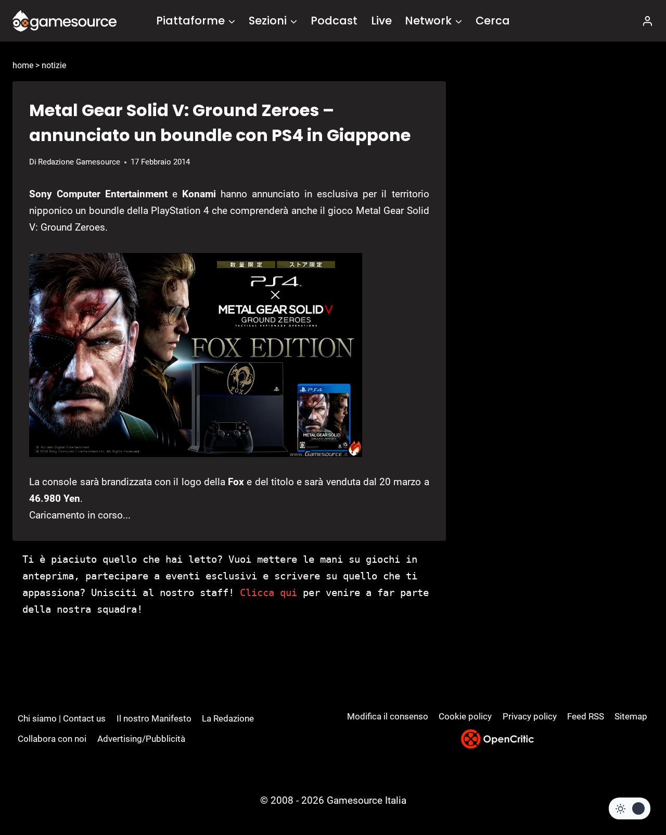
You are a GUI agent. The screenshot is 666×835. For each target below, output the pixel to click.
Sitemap (630, 716)
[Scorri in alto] (630, 788)
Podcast (334, 20)
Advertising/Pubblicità (141, 738)
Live (381, 20)
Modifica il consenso (387, 716)
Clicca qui (268, 592)
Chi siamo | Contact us (62, 718)
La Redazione (228, 718)
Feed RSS (585, 716)
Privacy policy (530, 716)
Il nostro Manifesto (154, 718)
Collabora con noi (52, 738)
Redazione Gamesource (79, 162)
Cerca (493, 20)
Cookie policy (465, 716)
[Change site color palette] (629, 808)
